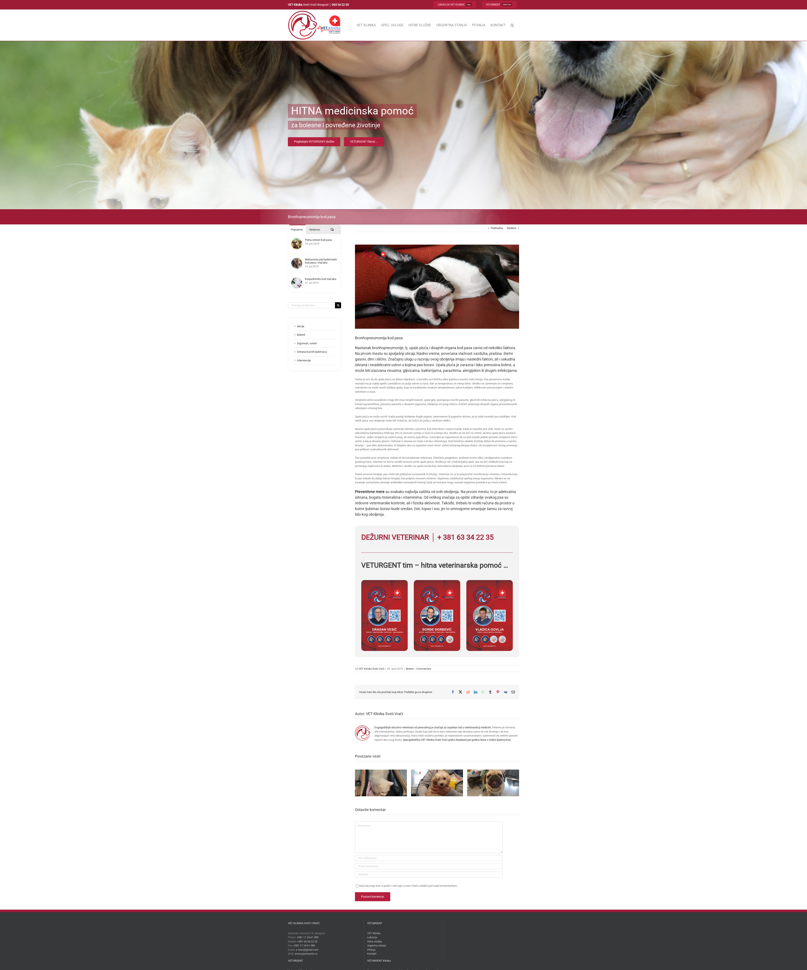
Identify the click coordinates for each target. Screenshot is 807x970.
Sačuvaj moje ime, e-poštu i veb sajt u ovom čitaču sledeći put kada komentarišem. (408, 885)
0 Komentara (423, 668)
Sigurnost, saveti (307, 343)
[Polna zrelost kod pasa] (296, 240)
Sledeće (511, 228)
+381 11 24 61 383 (307, 937)
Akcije (300, 326)
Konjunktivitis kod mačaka (320, 279)
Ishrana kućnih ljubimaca (312, 351)
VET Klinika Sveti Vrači (371, 668)
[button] (512, 25)
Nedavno (314, 229)
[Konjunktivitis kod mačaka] (296, 279)
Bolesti (410, 668)
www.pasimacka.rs (306, 953)
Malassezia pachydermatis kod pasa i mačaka (321, 261)
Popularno (297, 229)
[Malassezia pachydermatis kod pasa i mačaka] (296, 259)
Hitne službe (374, 941)
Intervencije (304, 360)
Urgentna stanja (376, 945)
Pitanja (371, 949)
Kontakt (371, 953)
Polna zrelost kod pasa (318, 239)
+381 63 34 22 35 (307, 941)
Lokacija (372, 937)
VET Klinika (374, 933)
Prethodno (497, 228)
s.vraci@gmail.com (307, 949)
